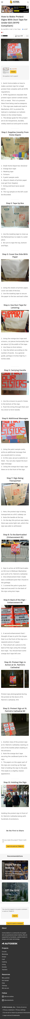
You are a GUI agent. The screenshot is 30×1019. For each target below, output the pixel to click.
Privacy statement (8, 1010)
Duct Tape (17, 29)
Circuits (4, 952)
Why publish (6, 978)
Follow (13, 72)
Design (4, 957)
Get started (5, 980)
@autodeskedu (9, 1000)
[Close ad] (27, 7)
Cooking (4, 962)
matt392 (5, 29)
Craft (11, 29)
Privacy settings (21, 1010)
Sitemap (4, 986)
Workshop (5, 954)
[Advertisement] (15, 9)
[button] (2, 2)
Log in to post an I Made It (15, 846)
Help (3, 983)
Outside (4, 967)
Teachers (4, 970)
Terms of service (22, 1007)
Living (4, 964)
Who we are (5, 988)
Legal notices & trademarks (11, 1015)
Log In (15, 916)
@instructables (9, 996)
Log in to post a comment (15, 923)
